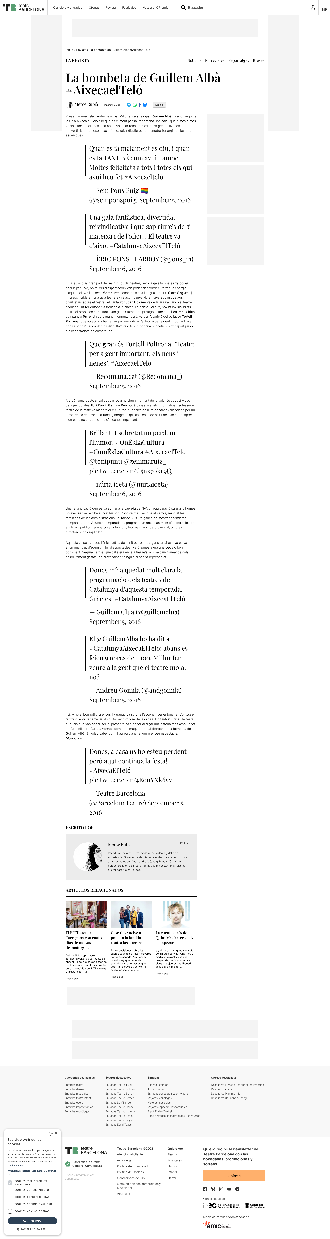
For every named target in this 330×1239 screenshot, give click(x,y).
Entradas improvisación (79, 1107)
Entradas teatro (74, 1084)
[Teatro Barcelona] (23, 7)
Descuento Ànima (222, 1089)
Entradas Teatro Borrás (120, 1093)
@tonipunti (105, 461)
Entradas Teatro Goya (119, 1120)
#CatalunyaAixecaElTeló (144, 245)
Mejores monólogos (160, 1098)
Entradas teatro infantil (78, 1098)
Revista (110, 7)
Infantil (172, 1172)
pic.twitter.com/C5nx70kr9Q (130, 470)
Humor (172, 1166)
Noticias (194, 60)
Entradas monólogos (77, 1111)
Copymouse (72, 1178)
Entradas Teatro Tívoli (119, 1084)
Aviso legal (124, 1160)
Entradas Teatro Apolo (119, 1115)
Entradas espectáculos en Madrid (168, 1093)
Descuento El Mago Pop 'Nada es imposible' (238, 1084)
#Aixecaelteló (143, 176)
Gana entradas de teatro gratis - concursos (174, 1115)
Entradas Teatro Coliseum (121, 1089)
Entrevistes (214, 60)
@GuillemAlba (117, 638)
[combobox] (245, 7)
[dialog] (32, 1182)
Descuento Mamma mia (225, 1093)
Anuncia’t (123, 1194)
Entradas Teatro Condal (120, 1107)
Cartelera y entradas (67, 7)
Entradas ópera (74, 1102)
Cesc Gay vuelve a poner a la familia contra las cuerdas (126, 937)
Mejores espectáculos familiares (167, 1107)
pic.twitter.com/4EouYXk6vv (130, 779)
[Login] (313, 7)
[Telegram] (237, 1189)
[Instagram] (221, 1189)
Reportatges (238, 60)
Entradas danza (74, 1089)
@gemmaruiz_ (145, 461)
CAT (324, 5)
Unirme (234, 1175)
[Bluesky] (213, 1189)
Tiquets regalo (156, 1089)
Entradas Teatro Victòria (120, 1111)
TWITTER (184, 843)
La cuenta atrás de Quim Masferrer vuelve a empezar (176, 937)
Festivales (129, 7)
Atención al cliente (130, 1154)
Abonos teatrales (158, 1084)
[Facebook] (205, 1189)
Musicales (175, 1160)
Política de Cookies (130, 1172)
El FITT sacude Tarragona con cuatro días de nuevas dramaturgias (84, 940)
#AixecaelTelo (131, 362)
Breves (258, 60)
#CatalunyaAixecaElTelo (124, 648)
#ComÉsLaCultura (116, 451)
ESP (324, 9)
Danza (172, 1178)
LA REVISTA (77, 60)
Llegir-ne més (15, 1165)
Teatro (172, 1154)
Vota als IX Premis (155, 7)
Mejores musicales (159, 1102)
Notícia (159, 104)
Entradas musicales (76, 1093)
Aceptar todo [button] (32, 1220)
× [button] (55, 1133)
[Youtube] (229, 1189)
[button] (32, 1172)
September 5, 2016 (165, 199)
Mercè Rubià (86, 104)
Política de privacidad (132, 1166)
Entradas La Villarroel (118, 1102)
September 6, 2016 (115, 268)
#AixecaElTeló (110, 770)
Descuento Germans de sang (229, 1098)
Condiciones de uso (131, 1178)
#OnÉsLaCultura (139, 442)
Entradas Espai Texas (119, 1124)
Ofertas (94, 7)
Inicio (69, 50)
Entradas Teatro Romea (120, 1098)
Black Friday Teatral (160, 1111)
